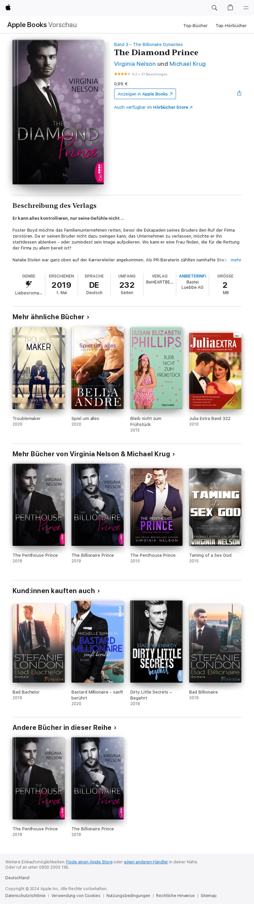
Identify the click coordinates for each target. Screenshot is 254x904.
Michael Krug (188, 63)
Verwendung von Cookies (75, 895)
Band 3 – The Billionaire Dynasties (148, 44)
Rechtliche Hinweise (175, 895)
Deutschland (17, 878)
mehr (236, 259)
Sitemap (209, 895)
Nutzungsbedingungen (128, 895)
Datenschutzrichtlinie (25, 895)
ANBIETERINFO (193, 276)
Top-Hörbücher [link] (231, 25)
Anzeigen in (143, 94)
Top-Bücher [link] (195, 25)
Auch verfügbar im (151, 107)
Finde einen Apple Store (89, 862)
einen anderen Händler (146, 862)
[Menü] (246, 8)
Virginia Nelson (135, 63)
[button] (214, 8)
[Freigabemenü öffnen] (239, 94)
